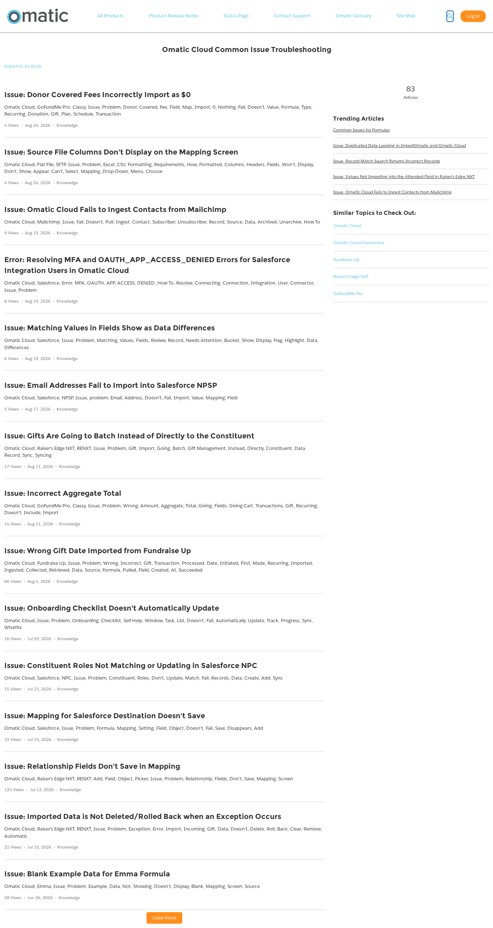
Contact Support (292, 16)
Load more (164, 918)
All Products (110, 16)
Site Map (406, 16)
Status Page (236, 16)
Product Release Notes (173, 16)
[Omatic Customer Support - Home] (37, 16)
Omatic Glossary (353, 16)
